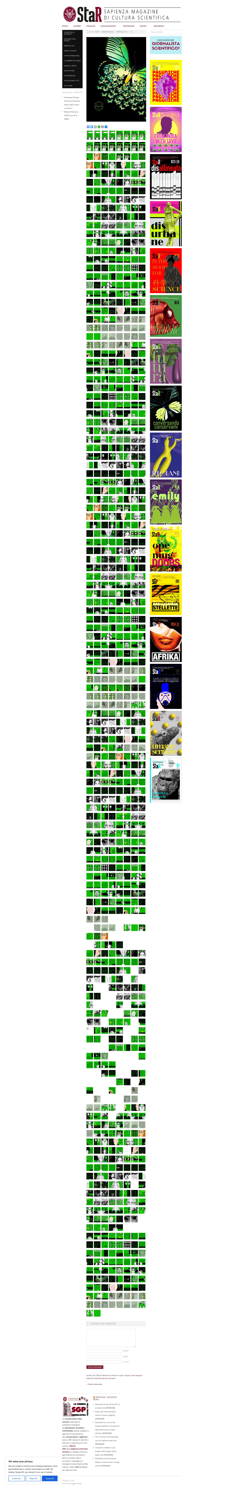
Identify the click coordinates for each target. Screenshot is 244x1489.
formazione (128, 26)
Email (125, 1356)
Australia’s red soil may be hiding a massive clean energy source (107, 1462)
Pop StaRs (68, 86)
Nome (125, 1351)
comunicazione (108, 26)
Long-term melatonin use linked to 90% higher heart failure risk (105, 1451)
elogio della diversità (69, 33)
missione (90, 26)
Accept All (50, 1478)
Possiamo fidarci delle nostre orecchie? (72, 104)
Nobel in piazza (70, 51)
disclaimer (159, 26)
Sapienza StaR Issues (70, 40)
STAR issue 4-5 (121, 32)
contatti (77, 26)
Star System (69, 71)
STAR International (72, 56)
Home (65, 26)
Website (126, 1362)
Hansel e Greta (70, 66)
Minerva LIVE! (69, 46)
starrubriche (69, 76)
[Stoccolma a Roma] (122, 14)
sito (77, 1467)
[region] (33, 1470)
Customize (16, 1478)
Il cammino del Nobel (72, 61)
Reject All (33, 1478)
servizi (143, 26)
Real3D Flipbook (108, 32)
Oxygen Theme (76, 1483)
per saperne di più (71, 81)
